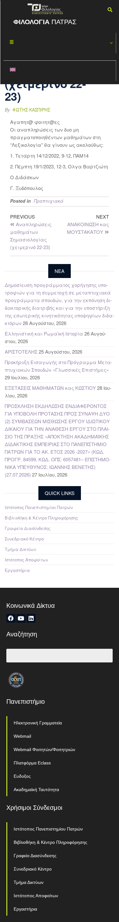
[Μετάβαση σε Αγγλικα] (59, 71)
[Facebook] (11, 618)
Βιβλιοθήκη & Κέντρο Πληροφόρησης (41, 518)
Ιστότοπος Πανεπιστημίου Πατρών (39, 507)
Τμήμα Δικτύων (20, 549)
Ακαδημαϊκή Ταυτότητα (36, 789)
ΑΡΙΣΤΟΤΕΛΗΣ (21, 351)
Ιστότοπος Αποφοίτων (26, 560)
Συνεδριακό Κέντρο (24, 539)
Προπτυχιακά (48, 201)
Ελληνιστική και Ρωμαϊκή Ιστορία (44, 333)
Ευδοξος (22, 776)
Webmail (22, 736)
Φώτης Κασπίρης (31, 109)
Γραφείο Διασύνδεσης (27, 528)
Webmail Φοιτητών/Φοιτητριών (44, 749)
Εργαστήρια (17, 570)
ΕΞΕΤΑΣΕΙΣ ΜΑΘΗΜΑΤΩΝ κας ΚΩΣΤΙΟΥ (50, 387)
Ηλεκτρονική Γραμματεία (38, 722)
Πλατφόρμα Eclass (32, 762)
